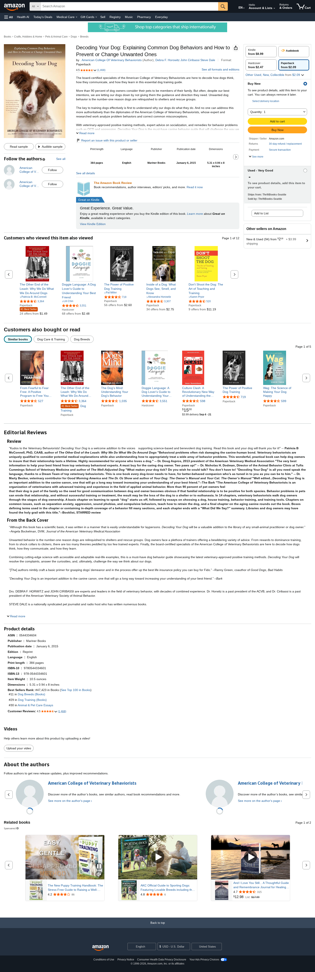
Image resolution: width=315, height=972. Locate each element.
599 (283, 401)
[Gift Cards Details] (96, 17)
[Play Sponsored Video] (158, 857)
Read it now (195, 187)
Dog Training (73, 408)
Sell (102, 17)
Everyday (161, 17)
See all (60, 159)
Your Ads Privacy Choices (204, 959)
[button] (8, 17)
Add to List (261, 213)
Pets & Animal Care (56, 36)
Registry (115, 17)
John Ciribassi (190, 60)
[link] (37, 288)
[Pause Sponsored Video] (99, 867)
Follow (52, 170)
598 (202, 401)
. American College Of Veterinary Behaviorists (111, 60)
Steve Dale (207, 60)
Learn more (195, 213)
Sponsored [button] (10, 828)
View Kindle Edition (93, 224)
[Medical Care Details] (76, 17)
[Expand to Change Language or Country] (244, 8)
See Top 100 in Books (75, 690)
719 (243, 397)
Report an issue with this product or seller (109, 140)
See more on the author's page (69, 800)
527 (40, 401)
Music (129, 17)
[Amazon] (15, 6)
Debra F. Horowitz (167, 60)
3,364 (82, 401)
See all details (85, 173)
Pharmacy (144, 17)
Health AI (23, 17)
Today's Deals (42, 17)
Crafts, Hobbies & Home (28, 36)
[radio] (261, 51)
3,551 (163, 401)
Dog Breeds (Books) (31, 694)
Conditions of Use (103, 959)
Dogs (74, 36)
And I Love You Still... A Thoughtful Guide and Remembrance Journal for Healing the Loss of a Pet (261, 885)
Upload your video (18, 748)
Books (7, 36)
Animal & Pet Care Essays (35, 705)
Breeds (84, 36)
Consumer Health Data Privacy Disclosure (161, 959)
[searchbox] (129, 6)
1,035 (123, 401)
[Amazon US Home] (100, 948)
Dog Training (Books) (32, 700)
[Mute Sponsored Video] (99, 875)
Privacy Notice (125, 959)
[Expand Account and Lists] (274, 8)
